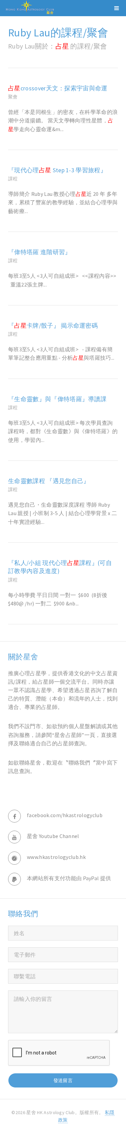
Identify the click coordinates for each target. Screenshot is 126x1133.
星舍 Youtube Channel (53, 836)
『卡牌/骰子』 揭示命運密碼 (53, 325)
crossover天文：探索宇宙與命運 (58, 88)
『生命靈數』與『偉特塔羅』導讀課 (57, 399)
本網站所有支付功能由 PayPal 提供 (69, 878)
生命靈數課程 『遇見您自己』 (48, 481)
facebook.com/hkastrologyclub (64, 815)
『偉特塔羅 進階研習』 (39, 252)
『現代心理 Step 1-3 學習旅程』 (57, 170)
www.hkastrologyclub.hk (56, 857)
